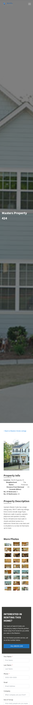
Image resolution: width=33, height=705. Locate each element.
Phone (6, 674)
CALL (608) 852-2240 (16, 646)
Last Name (7, 665)
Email (5, 682)
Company (7, 691)
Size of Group (8, 700)
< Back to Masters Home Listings (15, 431)
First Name (7, 657)
